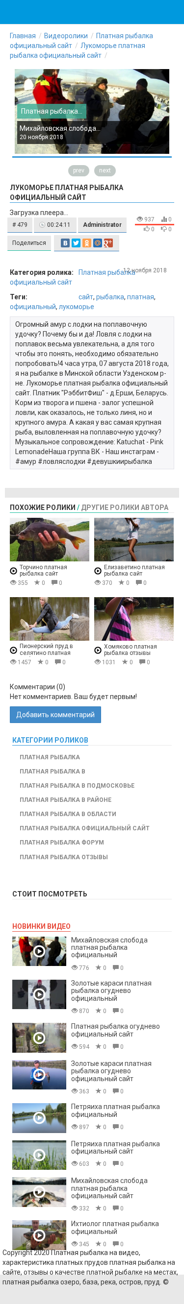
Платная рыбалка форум (62, 842)
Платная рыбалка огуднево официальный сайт (115, 1030)
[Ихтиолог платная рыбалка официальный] (39, 1235)
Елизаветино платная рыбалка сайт (134, 570)
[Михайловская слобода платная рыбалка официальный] (39, 951)
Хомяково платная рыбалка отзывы (130, 649)
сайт (86, 297)
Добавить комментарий (55, 715)
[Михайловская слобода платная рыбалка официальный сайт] (39, 1192)
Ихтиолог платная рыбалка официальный (115, 1227)
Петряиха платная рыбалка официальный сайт (115, 1147)
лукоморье (76, 307)
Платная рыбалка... (51, 111)
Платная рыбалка (50, 757)
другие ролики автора (124, 507)
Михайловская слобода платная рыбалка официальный (109, 947)
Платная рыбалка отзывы (64, 857)
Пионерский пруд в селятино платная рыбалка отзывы (46, 652)
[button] (19, 225)
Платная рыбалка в (52, 771)
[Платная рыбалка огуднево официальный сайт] (39, 1038)
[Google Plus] (108, 243)
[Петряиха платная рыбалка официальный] (39, 1118)
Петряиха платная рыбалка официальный (115, 1110)
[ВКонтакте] (65, 243)
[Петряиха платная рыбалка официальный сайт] (39, 1155)
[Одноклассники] (86, 243)
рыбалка (110, 297)
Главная (23, 36)
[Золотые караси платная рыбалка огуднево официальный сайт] (39, 1075)
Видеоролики (66, 36)
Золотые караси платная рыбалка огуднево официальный (111, 990)
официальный (33, 307)
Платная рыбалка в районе (65, 800)
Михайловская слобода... (60, 128)
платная (140, 297)
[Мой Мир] (97, 243)
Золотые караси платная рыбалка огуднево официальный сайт (111, 1071)
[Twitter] (76, 243)
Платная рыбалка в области (68, 814)
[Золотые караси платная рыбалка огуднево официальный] (39, 995)
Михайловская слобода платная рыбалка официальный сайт (109, 1188)
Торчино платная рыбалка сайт (43, 570)
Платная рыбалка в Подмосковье (77, 785)
